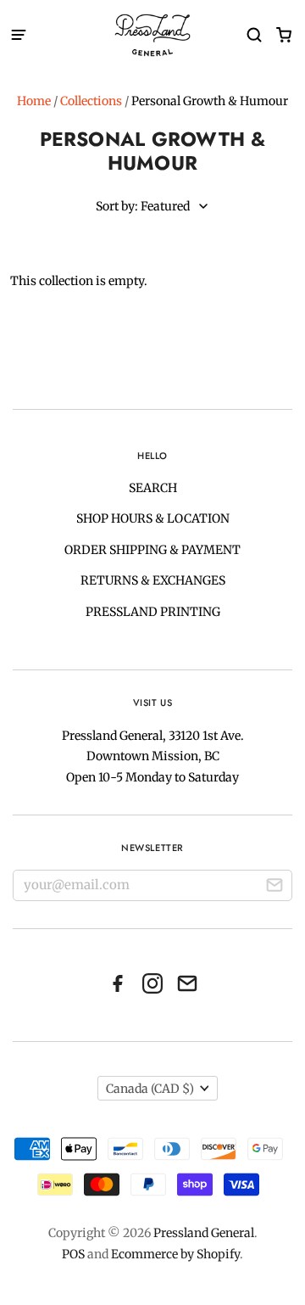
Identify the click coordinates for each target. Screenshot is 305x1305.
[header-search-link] (254, 35)
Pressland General (203, 1233)
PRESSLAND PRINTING (153, 611)
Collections (91, 101)
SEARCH (153, 488)
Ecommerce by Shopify (175, 1254)
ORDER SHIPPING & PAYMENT (152, 549)
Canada (150, 1088)
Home (34, 101)
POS (73, 1254)
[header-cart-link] (283, 35)
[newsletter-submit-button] (274, 888)
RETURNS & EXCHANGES (152, 580)
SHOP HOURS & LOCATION (153, 518)
